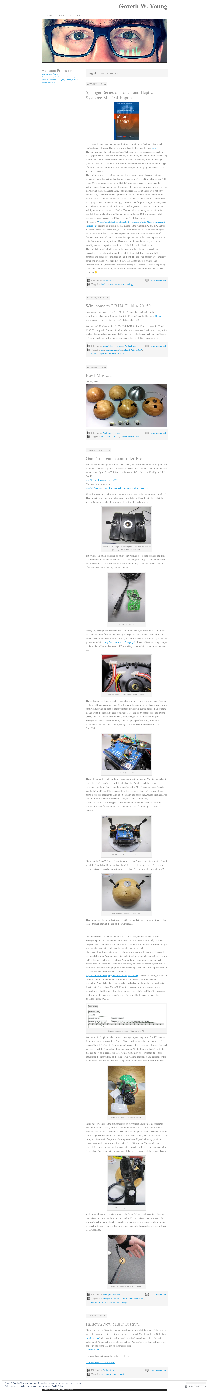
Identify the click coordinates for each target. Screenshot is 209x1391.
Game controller (136, 1298)
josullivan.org (93, 1338)
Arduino (124, 1298)
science (112, 1302)
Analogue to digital (110, 1298)
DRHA (157, 315)
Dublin (94, 353)
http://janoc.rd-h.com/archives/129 (102, 480)
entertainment (112, 1374)
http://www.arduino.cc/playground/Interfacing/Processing (112, 975)
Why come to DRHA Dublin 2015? (118, 306)
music (110, 284)
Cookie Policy (57, 1386)
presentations (108, 345)
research (118, 284)
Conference (111, 349)
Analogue (107, 432)
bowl (103, 436)
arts (102, 349)
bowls (109, 436)
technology (128, 284)
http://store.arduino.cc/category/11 (120, 642)
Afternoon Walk (93, 1349)
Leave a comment (158, 280)
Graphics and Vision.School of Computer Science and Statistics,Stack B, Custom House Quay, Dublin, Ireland (60, 76)
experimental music (108, 353)
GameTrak (96, 1302)
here (154, 147)
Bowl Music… (99, 375)
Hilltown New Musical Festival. (100, 1362)
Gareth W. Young (143, 6)
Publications (69, 15)
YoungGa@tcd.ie (48, 82)
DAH (119, 349)
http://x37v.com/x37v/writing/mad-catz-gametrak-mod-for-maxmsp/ (117, 487)
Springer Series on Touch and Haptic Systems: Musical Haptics (119, 95)
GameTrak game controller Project (117, 458)
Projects (119, 345)
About (49, 15)
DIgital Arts (129, 349)
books (103, 284)
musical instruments (129, 436)
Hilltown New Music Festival (113, 1324)
